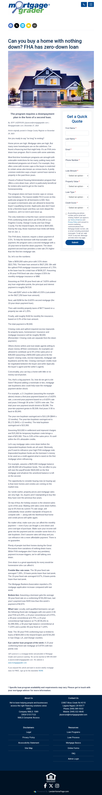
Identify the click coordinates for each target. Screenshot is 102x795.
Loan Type (70, 192)
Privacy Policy (72, 222)
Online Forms (73, 748)
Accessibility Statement (28, 743)
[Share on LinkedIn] (22, 25)
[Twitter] (51, 786)
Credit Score (71, 203)
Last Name (70, 139)
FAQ (73, 753)
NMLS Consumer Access (29, 717)
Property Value (72, 181)
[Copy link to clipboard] (34, 25)
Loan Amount (71, 171)
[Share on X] (16, 25)
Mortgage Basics (73, 743)
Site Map (29, 748)
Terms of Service (76, 220)
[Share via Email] (28, 25)
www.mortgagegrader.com (17, 663)
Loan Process (73, 737)
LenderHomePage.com (59, 791)
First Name (70, 128)
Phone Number (72, 160)
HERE (41, 671)
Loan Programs (73, 732)
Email (68, 149)
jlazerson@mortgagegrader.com (73, 714)
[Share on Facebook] (10, 25)
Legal (28, 732)
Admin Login (73, 759)
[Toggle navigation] (91, 4)
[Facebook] (45, 786)
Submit (75, 242)
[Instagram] (57, 786)
